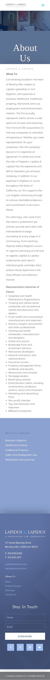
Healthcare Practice (16, 445)
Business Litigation (16, 440)
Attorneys (10, 590)
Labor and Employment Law (21, 454)
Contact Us (10, 594)
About (8, 581)
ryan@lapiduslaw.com (16, 564)
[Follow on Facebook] (10, 647)
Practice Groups (13, 586)
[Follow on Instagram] (29, 647)
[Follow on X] (20, 647)
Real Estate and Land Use (20, 459)
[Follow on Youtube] (39, 647)
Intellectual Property (16, 450)
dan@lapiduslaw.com (16, 568)
